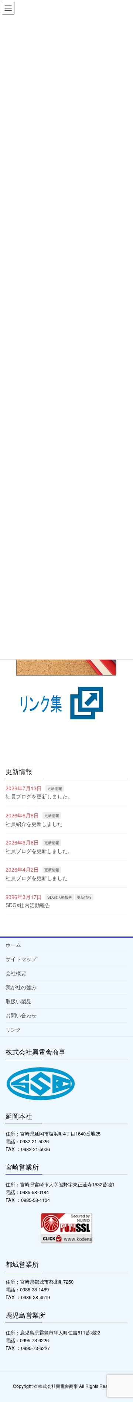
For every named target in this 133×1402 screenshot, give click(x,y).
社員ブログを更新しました (37, 878)
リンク (13, 1029)
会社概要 (16, 973)
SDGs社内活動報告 (28, 905)
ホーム (13, 944)
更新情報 (54, 788)
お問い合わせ (21, 1015)
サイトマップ (21, 959)
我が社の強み (21, 987)
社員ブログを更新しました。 (39, 796)
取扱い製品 (18, 1001)
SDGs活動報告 (59, 897)
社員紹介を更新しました (34, 823)
